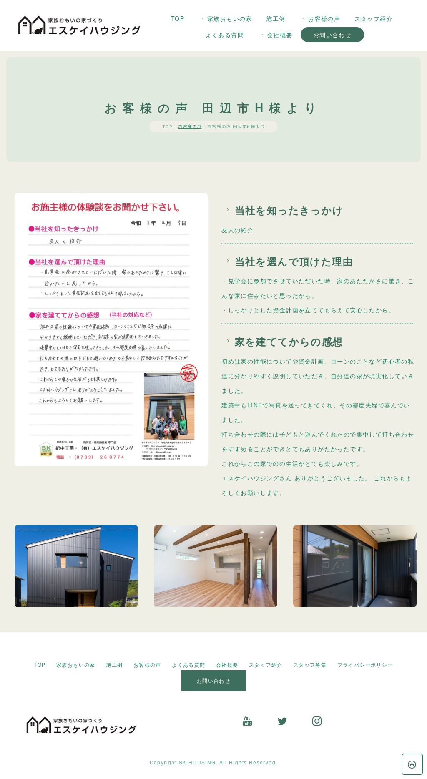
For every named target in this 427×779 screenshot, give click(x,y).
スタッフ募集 (310, 664)
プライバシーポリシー (365, 664)
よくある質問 (225, 34)
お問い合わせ (332, 34)
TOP (177, 18)
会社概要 (280, 34)
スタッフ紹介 (373, 18)
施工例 (275, 18)
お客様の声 (324, 18)
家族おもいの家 (229, 18)
